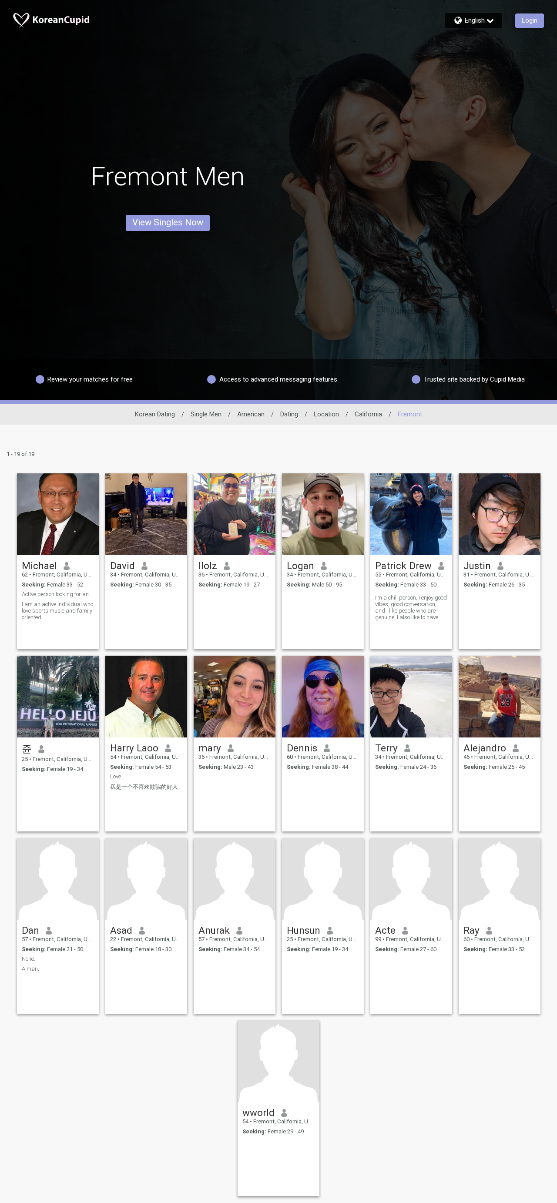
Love (115, 776)
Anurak (214, 930)
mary (209, 748)
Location (326, 414)
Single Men (206, 414)
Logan (300, 565)
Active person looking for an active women (58, 594)
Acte (385, 930)
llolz (207, 565)
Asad (121, 930)
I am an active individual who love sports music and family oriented (57, 610)
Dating (289, 414)
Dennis (302, 748)
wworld (258, 1112)
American (251, 414)
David (122, 565)
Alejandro (484, 748)
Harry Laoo (134, 748)
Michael (39, 565)
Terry (386, 748)
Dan (30, 930)
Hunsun (303, 930)
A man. (30, 968)
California (368, 414)
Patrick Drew (403, 565)
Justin (477, 565)
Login (529, 20)
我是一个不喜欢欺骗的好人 (144, 787)
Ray (471, 930)
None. (28, 958)
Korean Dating (155, 414)
